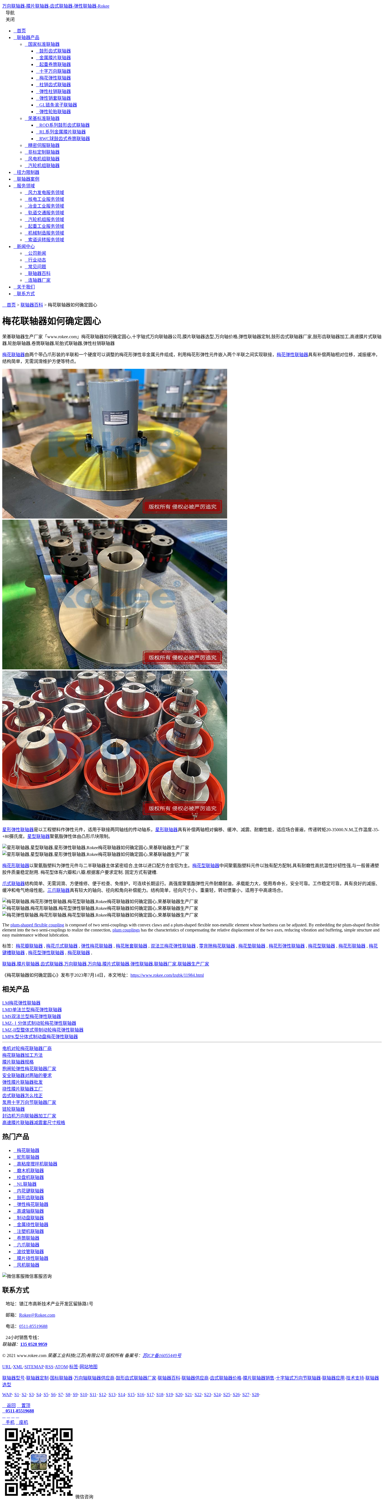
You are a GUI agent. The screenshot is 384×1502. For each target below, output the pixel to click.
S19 (169, 1394)
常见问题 (35, 266)
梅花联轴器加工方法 (22, 1055)
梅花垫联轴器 (251, 946)
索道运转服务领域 (44, 239)
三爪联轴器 (58, 890)
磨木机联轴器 (28, 1170)
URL (7, 1366)
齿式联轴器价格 (225, 1378)
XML (18, 1366)
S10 (83, 1394)
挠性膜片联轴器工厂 (22, 1089)
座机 (22, 1422)
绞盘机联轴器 (28, 1177)
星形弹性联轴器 (18, 829)
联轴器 (9, 964)
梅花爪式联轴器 (62, 946)
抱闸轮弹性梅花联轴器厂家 (29, 1068)
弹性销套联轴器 (53, 98)
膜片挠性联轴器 (30, 1258)
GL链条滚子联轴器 (56, 105)
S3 (31, 1394)
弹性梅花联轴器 (96, 946)
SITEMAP (34, 1366)
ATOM (61, 1366)
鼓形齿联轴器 (28, 1197)
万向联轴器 (75, 964)
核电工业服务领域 (44, 199)
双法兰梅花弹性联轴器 (173, 946)
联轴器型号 (13, 1378)
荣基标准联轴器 (42, 118)
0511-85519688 (33, 1326)
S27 (245, 1394)
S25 (226, 1394)
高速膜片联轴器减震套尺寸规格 (33, 1122)
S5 (46, 1394)
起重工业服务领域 (44, 226)
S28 (255, 1394)
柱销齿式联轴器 (53, 84)
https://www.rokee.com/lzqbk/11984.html (167, 975)
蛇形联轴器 (26, 1157)
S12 (102, 1394)
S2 (24, 1394)
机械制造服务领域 (44, 233)
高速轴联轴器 (28, 1211)
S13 (112, 1394)
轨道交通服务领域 (44, 212)
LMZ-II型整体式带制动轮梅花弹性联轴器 (42, 1030)
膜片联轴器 (28, 964)
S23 (207, 1394)
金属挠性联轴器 (30, 1224)
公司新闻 (35, 253)
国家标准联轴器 (42, 44)
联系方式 (24, 293)
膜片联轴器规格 (18, 1062)
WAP (7, 1394)
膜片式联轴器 (115, 964)
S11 (93, 1394)
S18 (159, 1394)
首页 (19, 30)
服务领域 (24, 185)
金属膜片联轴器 (53, 57)
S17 (150, 1394)
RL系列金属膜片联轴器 (61, 131)
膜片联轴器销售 (258, 1378)
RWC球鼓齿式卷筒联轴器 (63, 138)
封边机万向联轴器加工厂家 (29, 1116)
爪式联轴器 (13, 883)
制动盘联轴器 (28, 1217)
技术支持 (355, 1378)
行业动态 (35, 260)
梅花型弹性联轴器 (46, 952)
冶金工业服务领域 (44, 206)
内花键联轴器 (28, 1191)
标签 (73, 1366)
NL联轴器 (25, 1184)
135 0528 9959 (33, 1344)
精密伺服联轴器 (42, 145)
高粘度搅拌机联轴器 (35, 1164)
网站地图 (89, 1366)
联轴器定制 (37, 1378)
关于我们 (24, 287)
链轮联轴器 (13, 1109)
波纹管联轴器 (28, 1251)
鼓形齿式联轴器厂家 (136, 1378)
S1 (16, 1394)
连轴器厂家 (38, 280)
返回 (9, 1405)
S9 (75, 1394)
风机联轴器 (26, 1265)
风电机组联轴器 (42, 158)
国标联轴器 (61, 1378)
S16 (140, 1394)
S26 (236, 1394)
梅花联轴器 (13, 354)
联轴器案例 (26, 179)
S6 (53, 1394)
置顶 (23, 1405)
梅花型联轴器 (205, 865)
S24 (217, 1394)
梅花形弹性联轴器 (287, 946)
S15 (131, 1394)
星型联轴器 (38, 836)
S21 (188, 1394)
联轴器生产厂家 (193, 964)
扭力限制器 (26, 172)
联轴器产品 (26, 37)
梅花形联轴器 (15, 865)
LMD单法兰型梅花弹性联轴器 (32, 1009)
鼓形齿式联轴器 (53, 51)
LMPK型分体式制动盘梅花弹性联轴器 (40, 1036)
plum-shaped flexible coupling (37, 924)
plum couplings (126, 930)
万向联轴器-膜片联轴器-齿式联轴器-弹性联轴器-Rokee (55, 6)
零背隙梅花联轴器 (217, 946)
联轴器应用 (333, 1378)
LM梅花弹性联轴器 (21, 1003)
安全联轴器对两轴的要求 (27, 1075)
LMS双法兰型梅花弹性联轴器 (31, 1016)
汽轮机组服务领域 (44, 219)
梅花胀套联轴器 (131, 946)
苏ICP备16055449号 (162, 1355)
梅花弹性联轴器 (53, 78)
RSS (49, 1366)
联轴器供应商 (195, 1378)
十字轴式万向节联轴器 (298, 1378)
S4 (38, 1394)
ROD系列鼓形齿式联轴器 (63, 125)
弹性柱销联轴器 (53, 91)
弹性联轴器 (141, 964)
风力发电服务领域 (44, 192)
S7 (60, 1394)
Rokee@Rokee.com (37, 1315)
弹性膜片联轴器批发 (22, 1082)
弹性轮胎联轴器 (53, 111)
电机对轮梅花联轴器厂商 (27, 1048)
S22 (198, 1394)
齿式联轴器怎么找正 (22, 1095)
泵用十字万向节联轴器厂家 (29, 1102)
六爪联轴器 (26, 1244)
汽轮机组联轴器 (42, 165)
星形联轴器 (166, 829)
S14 (121, 1394)
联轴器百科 (38, 273)
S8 (67, 1394)
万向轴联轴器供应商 (94, 1378)
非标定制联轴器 (42, 152)
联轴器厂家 (165, 964)
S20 (178, 1394)
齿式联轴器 (51, 964)
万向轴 (94, 964)
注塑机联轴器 (28, 1231)
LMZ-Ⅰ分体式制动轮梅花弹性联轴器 (39, 1023)
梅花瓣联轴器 (29, 946)
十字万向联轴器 (53, 71)
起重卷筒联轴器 (53, 64)
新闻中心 (24, 246)
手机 (8, 1422)
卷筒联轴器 (26, 1238)
